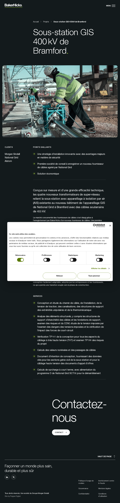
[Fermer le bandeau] (110, 225)
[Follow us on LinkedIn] (7, 477)
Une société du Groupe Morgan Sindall (35, 493)
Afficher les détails (99, 268)
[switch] (46, 260)
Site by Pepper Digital (13, 496)
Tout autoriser (94, 276)
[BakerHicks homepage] (13, 6)
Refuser (59, 276)
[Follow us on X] (13, 477)
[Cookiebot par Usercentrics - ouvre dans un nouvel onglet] (94, 225)
